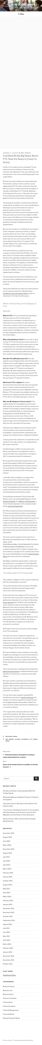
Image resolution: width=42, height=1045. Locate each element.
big (7, 739)
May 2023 (6, 889)
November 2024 (8, 849)
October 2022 (8, 916)
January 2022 (7, 952)
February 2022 (8, 948)
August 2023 (7, 885)
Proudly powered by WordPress (23, 1040)
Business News (12, 736)
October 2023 (8, 881)
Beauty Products (8, 986)
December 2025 (8, 833)
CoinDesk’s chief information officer (15, 293)
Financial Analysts (9, 1006)
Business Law (7, 990)
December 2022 (8, 908)
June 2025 (6, 841)
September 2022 (9, 920)
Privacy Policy (7, 1040)
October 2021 (7, 964)
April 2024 (6, 865)
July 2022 (6, 928)
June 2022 (6, 932)
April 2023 (6, 892)
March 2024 (7, 869)
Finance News (8, 1002)
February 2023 (8, 900)
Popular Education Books (11, 1018)
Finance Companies (10, 998)
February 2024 (8, 873)
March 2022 (7, 944)
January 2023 (7, 904)
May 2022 (6, 936)
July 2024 (6, 857)
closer (18, 739)
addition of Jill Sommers (27, 501)
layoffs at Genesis (27, 697)
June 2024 (6, 861)
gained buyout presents (11, 671)
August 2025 (7, 837)
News (8, 741)
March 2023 (7, 896)
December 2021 (8, 956)
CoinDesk (25, 739)
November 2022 (8, 912)
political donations (9, 501)
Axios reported (8, 602)
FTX (31, 739)
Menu (22, 14)
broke (11, 739)
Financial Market (8, 1014)
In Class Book (24, 4)
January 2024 (7, 877)
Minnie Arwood (25, 153)
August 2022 (7, 924)
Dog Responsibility (9, 975)
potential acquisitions (15, 506)
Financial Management (11, 1010)
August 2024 (7, 853)
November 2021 (8, 960)
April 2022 (6, 940)
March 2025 (7, 845)
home (35, 739)
